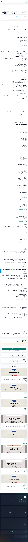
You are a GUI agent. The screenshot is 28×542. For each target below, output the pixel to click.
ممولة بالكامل (12, 355)
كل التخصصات (24, 515)
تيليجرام (20, 361)
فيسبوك (24, 361)
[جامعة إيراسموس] (14, 479)
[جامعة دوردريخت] (14, 372)
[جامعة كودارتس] (14, 403)
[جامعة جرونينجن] (14, 434)
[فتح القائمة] (1, 1)
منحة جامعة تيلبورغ (21, 197)
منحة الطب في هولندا (21, 242)
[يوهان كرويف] (14, 419)
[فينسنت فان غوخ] (14, 464)
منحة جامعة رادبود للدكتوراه (20, 331)
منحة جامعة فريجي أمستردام (20, 149)
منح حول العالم (24, 525)
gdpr (4, 540)
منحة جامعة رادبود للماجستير (20, 299)
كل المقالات (25, 513)
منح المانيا (25, 524)
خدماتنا (11, 511)
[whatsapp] (21, 501)
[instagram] (19, 501)
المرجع (25, 527)
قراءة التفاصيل (24, 381)
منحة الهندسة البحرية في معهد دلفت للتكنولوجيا (17, 91)
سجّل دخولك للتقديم (13, 348)
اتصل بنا (11, 513)
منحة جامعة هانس (21, 93)
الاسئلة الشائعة (2, 540)
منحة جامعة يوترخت (21, 221)
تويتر (12, 361)
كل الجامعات (24, 511)
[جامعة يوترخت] (14, 388)
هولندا (25, 355)
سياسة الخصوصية (10, 512)
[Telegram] (23, 501)
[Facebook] (25, 501)
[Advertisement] (14, 34)
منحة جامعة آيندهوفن (21, 209)
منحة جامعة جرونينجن (20, 77)
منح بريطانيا (25, 523)
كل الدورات (25, 512)
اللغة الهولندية (17, 355)
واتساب (16, 361)
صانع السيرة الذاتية (10, 515)
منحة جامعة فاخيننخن (20, 45)
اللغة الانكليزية (21, 355)
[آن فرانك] (14, 449)
